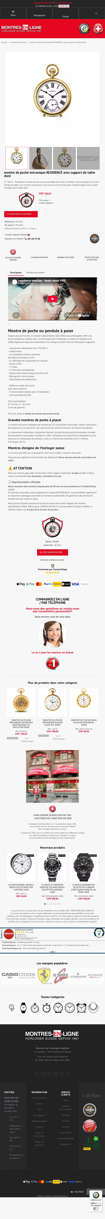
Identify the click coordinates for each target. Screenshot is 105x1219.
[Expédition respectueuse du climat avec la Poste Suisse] (92, 1143)
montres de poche (18, 42)
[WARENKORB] (66, 12)
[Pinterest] (55, 1073)
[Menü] (100, 1192)
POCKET (55, 541)
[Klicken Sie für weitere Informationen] (52, 941)
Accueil (4, 42)
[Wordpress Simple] (37, 1073)
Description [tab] (16, 272)
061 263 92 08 (33, 239)
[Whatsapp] (62, 1073)
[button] (39, 12)
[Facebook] (43, 1073)
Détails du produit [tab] (36, 272)
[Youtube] (68, 1073)
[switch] (96, 1208)
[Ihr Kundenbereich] (83, 13)
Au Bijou (75, 473)
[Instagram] (49, 1073)
